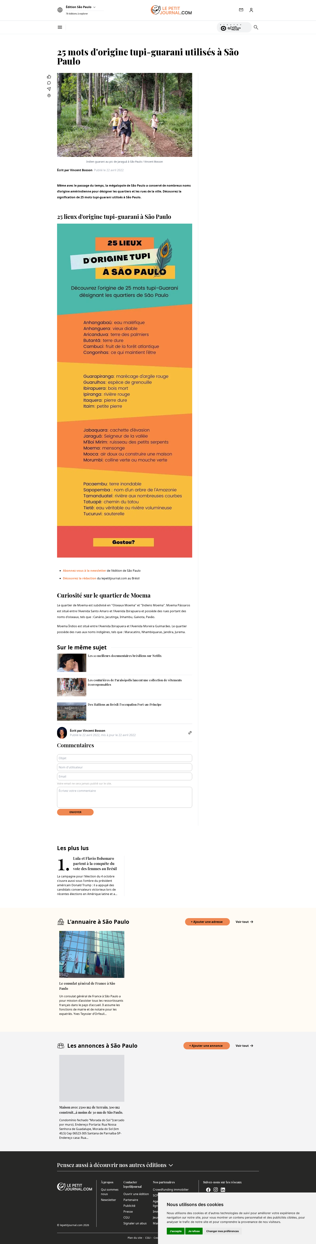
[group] (246, 26)
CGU (126, 1217)
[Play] (246, 27)
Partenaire (130, 1200)
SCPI (156, 1195)
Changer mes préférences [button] (222, 1231)
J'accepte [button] (176, 1231)
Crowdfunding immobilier (171, 1190)
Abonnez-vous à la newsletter (84, 571)
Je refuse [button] (194, 1231)
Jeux (156, 1217)
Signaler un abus (135, 1223)
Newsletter (108, 1200)
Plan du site (136, 1237)
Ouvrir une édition (136, 1194)
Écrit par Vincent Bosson (75, 170)
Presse (128, 1212)
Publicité (129, 1206)
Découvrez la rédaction (79, 578)
